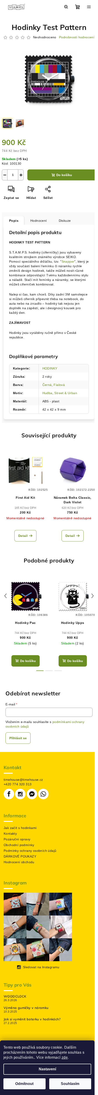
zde (65, 1057)
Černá (47, 385)
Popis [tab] (13, 220)
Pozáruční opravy (17, 839)
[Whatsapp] (43, 794)
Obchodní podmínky (19, 845)
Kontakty (10, 833)
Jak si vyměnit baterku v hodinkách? (32, 1019)
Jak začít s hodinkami (20, 828)
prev (5, 595)
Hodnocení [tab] (38, 220)
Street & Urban (65, 393)
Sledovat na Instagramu (41, 967)
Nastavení (47, 1069)
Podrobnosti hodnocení (76, 37)
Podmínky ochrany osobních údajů (30, 850)
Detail (23, 536)
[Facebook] (9, 794)
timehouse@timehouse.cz (23, 779)
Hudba (47, 393)
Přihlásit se (18, 738)
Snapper (68, 261)
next (92, 595)
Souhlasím (70, 1084)
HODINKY (49, 368)
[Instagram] (20, 794)
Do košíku (64, 175)
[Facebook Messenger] (32, 794)
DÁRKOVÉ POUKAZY (20, 856)
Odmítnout (24, 1084)
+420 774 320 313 (17, 784)
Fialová (59, 385)
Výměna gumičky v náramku (26, 1007)
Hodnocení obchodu (19, 862)
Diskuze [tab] (65, 220)
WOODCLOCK (15, 996)
